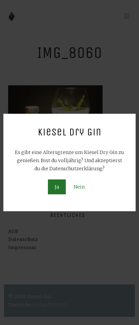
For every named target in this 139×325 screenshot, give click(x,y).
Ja (57, 187)
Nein (79, 187)
